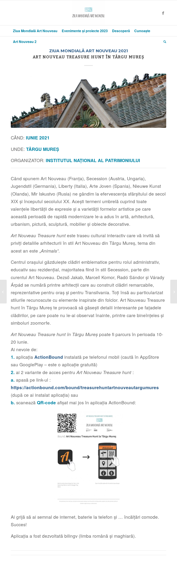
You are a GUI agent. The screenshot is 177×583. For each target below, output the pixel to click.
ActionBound (48, 357)
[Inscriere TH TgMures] (88, 101)
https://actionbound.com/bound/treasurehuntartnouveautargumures (85, 387)
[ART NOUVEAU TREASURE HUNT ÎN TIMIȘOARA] (173, 291)
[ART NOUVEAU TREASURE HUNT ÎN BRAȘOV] (3, 291)
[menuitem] (35, 30)
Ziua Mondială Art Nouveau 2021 (88, 50)
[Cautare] (163, 41)
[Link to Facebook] (163, 12)
